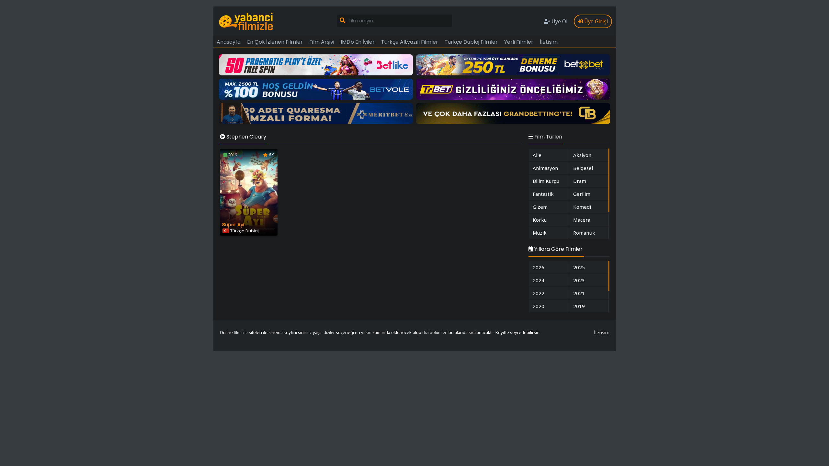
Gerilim (581, 194)
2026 (538, 267)
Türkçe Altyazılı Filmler (409, 42)
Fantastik (543, 194)
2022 (538, 293)
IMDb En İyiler (358, 42)
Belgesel (583, 168)
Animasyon (545, 168)
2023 (579, 280)
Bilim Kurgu (546, 181)
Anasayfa (229, 42)
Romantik (584, 232)
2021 (579, 293)
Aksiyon (582, 155)
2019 (579, 306)
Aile (537, 155)
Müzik (540, 232)
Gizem (540, 207)
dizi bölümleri (435, 332)
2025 (579, 267)
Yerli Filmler (518, 42)
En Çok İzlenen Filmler (275, 42)
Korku (540, 219)
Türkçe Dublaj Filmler (471, 42)
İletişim (549, 42)
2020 (538, 306)
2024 (538, 280)
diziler (329, 332)
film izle (241, 332)
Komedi (582, 207)
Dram (579, 181)
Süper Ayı (233, 224)
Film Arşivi (321, 42)
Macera (581, 219)
